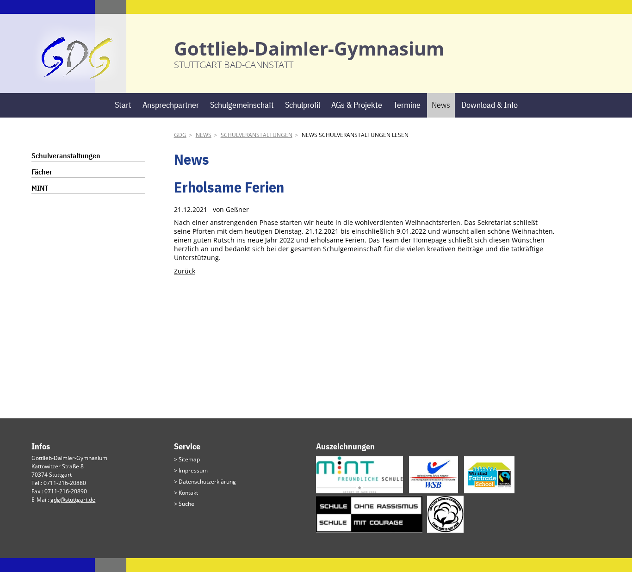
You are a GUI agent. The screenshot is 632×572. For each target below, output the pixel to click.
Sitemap (189, 459)
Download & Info (489, 104)
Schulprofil (302, 104)
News (441, 104)
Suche (186, 504)
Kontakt (188, 493)
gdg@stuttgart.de (72, 500)
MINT (39, 188)
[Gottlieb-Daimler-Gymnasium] (77, 79)
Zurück (184, 271)
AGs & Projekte (356, 104)
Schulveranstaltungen (256, 135)
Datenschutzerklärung (207, 481)
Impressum (193, 470)
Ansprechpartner (171, 104)
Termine (407, 104)
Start (123, 104)
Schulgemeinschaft (242, 104)
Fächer (41, 171)
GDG (180, 135)
